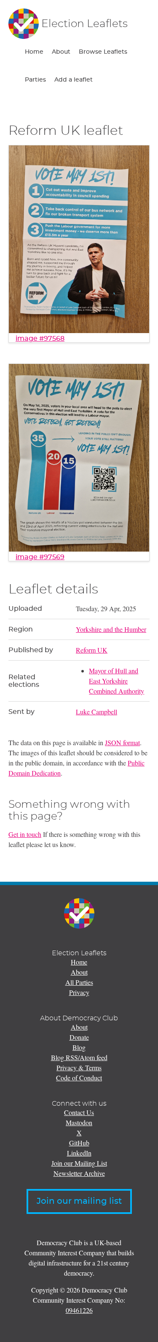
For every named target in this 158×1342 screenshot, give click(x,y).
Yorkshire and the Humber (111, 629)
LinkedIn (79, 1152)
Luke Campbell (96, 711)
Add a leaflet (73, 80)
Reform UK (91, 649)
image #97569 (40, 557)
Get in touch (24, 834)
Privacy (79, 992)
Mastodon (79, 1122)
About (61, 52)
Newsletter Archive (79, 1173)
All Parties (79, 982)
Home (34, 52)
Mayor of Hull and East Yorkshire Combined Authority (116, 680)
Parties (35, 80)
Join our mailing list (79, 1201)
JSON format (122, 742)
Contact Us (79, 1112)
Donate (79, 1037)
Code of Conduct (79, 1077)
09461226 (79, 1310)
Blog (79, 1047)
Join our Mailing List (79, 1163)
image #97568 (40, 338)
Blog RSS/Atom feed (79, 1057)
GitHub (79, 1142)
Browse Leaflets (103, 52)
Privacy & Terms (79, 1067)
